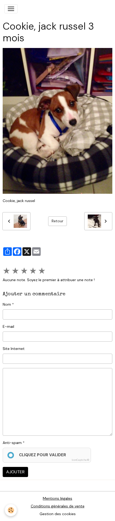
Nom (7, 304)
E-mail (8, 326)
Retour (57, 221)
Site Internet (14, 348)
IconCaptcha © (80, 460)
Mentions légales (57, 498)
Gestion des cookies (58, 513)
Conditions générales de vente (58, 506)
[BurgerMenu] (11, 8)
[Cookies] (11, 510)
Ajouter (15, 472)
